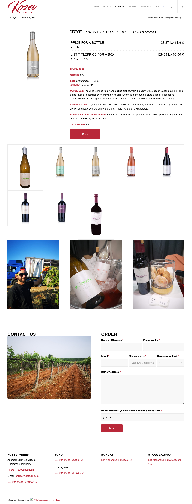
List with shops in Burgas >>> (116, 460)
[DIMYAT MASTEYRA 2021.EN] (25, 167)
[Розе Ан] (131, 167)
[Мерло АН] (25, 215)
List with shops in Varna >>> (22, 482)
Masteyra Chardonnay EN (21, 17)
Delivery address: (111, 371)
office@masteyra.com (27, 476)
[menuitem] (96, 6)
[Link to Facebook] (182, 6)
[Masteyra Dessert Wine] (96, 215)
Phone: (11, 470)
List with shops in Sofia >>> (69, 460)
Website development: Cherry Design (47, 500)
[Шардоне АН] (96, 167)
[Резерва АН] (60, 215)
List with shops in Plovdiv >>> (70, 473)
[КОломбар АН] (60, 167)
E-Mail (105, 356)
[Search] (171, 6)
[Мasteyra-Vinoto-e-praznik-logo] (23, 6)
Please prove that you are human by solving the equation (131, 410)
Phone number (151, 340)
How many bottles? (168, 356)
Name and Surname (112, 340)
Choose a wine (137, 356)
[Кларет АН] (166, 167)
